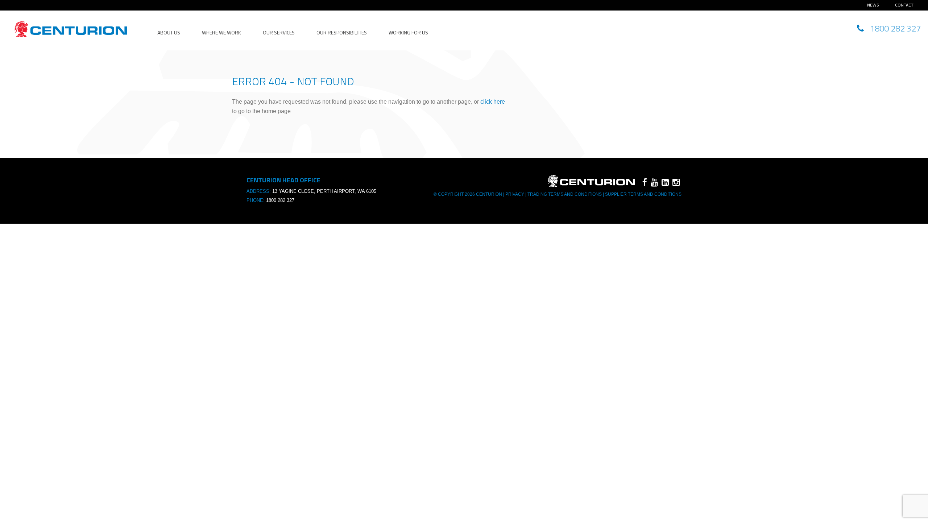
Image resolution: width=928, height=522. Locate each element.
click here (492, 102)
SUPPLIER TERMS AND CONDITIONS (643, 194)
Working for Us (408, 32)
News (873, 4)
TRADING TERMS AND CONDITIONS (564, 194)
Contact (904, 4)
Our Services (279, 32)
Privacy (514, 194)
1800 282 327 (280, 200)
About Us (168, 32)
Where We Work (221, 32)
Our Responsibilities (341, 32)
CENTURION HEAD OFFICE (70, 29)
